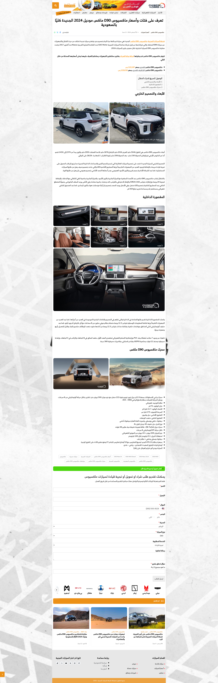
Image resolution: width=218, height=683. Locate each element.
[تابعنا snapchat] (61, 663)
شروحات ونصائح (101, 12)
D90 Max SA (118, 456)
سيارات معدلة (131, 668)
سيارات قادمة (159, 663)
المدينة (162, 522)
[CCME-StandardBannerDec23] (105, 5)
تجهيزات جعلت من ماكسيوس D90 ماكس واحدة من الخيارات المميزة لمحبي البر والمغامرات (109, 637)
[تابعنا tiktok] (57, 663)
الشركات (123, 12)
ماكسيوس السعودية (129, 461)
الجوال (162, 505)
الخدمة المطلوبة (159, 541)
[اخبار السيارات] (155, 5)
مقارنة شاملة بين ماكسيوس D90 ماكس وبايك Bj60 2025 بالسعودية (72, 635)
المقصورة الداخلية (155, 84)
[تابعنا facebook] (79, 663)
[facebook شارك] (60, 32)
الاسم (162, 486)
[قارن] (2, 674)
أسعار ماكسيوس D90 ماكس (102, 456)
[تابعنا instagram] (74, 663)
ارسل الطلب (159, 578)
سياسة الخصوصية (100, 662)
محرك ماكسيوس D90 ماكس (151, 87)
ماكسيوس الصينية (114, 461)
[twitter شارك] (57, 32)
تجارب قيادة (114, 12)
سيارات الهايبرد (134, 12)
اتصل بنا (104, 668)
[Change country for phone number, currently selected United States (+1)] (162, 508)
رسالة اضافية (160, 551)
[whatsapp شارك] (55, 32)
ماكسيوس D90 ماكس (138, 41)
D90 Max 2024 (144, 456)
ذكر (158, 517)
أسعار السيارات (159, 668)
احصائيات (76, 12)
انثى (150, 517)
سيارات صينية (73, 456)
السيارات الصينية (85, 456)
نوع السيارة (160, 532)
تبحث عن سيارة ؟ (63, 12)
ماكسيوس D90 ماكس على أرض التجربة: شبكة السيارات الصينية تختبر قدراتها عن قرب (148, 637)
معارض (84, 12)
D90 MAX (155, 456)
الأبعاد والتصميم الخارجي (152, 81)
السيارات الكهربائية (149, 12)
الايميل (162, 495)
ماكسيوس (63, 456)
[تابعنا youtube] (66, 663)
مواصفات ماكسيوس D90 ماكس (75, 461)
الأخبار (160, 12)
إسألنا (105, 665)
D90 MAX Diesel (131, 456)
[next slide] (57, 590)
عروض (91, 12)
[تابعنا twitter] (70, 663)
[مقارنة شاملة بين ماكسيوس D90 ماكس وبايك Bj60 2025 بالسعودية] (71, 618)
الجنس (162, 514)
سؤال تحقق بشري (158, 564)
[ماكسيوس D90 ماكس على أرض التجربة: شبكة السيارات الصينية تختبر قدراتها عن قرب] (147, 618)
